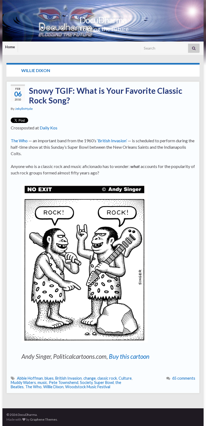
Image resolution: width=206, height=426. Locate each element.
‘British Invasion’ (112, 140)
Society (86, 382)
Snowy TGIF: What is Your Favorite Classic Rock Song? (105, 95)
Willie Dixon (53, 386)
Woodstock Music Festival (87, 386)
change (89, 378)
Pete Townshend (63, 382)
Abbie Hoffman (30, 378)
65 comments (183, 378)
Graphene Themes (43, 419)
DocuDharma (103, 20)
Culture (125, 378)
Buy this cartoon (129, 356)
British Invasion (68, 378)
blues (49, 378)
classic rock (107, 378)
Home (10, 47)
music (42, 382)
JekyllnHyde (24, 109)
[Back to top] (194, 414)
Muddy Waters (23, 382)
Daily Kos (48, 127)
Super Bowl (104, 382)
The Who (19, 140)
